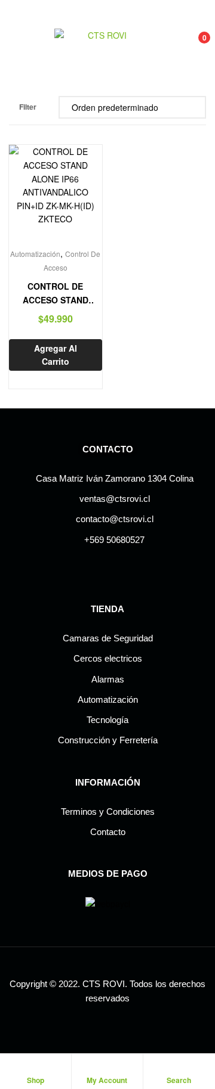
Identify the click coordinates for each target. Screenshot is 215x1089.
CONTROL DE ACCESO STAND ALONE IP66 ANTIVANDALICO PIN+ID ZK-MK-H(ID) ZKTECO (55, 293)
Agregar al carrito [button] (55, 355)
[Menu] (14, 44)
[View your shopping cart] (191, 44)
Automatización (35, 254)
